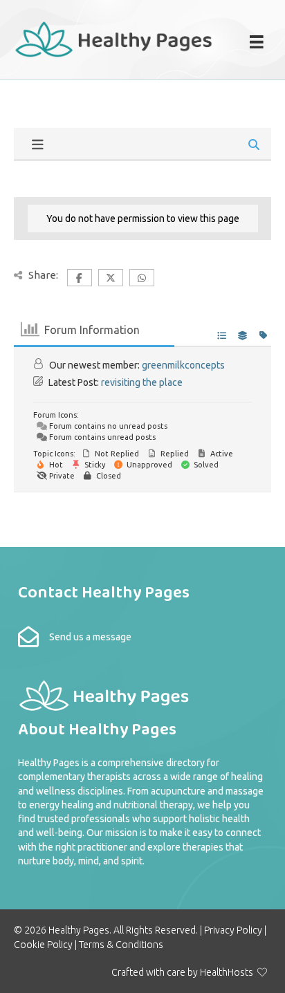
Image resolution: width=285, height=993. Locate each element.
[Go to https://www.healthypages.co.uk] (114, 37)
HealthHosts (226, 972)
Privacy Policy (233, 930)
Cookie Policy (43, 944)
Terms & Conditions (121, 944)
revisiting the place (142, 382)
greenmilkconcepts (183, 365)
